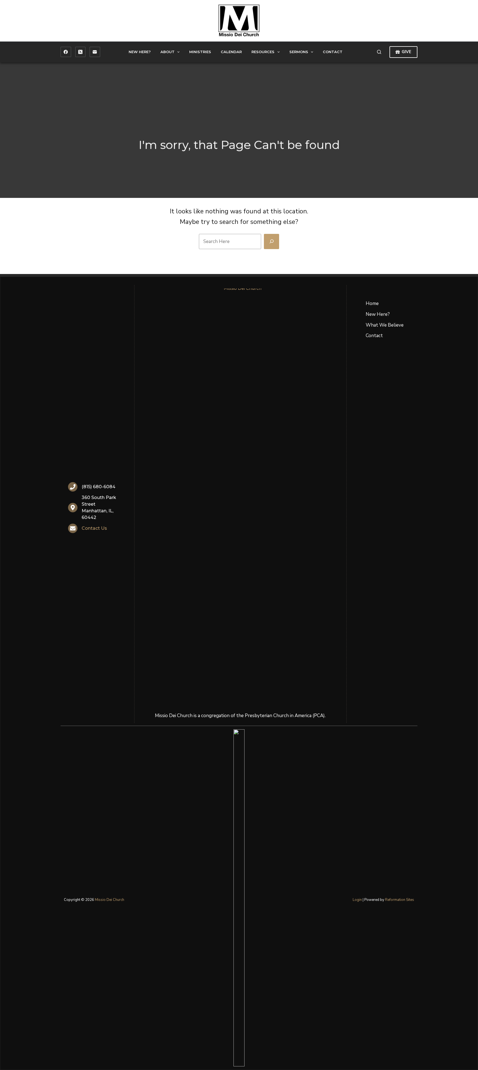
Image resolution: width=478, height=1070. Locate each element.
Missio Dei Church (109, 899)
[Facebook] (66, 52)
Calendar (231, 52)
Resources (262, 52)
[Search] (379, 52)
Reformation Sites (399, 899)
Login (357, 899)
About (167, 52)
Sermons (298, 52)
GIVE (406, 52)
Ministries (200, 52)
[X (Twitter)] (80, 52)
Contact (332, 52)
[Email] (95, 52)
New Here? (140, 52)
